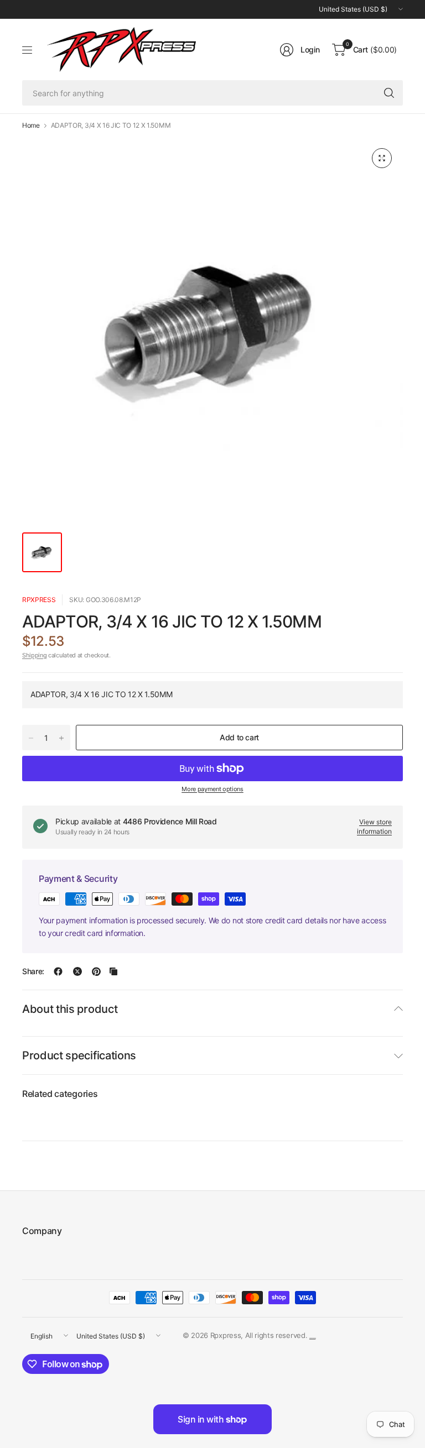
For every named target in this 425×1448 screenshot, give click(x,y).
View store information (374, 826)
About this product (69, 1009)
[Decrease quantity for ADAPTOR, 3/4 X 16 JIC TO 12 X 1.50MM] (31, 738)
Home (31, 125)
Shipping (34, 655)
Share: (33, 971)
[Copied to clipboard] (113, 971)
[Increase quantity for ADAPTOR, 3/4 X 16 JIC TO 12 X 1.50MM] (61, 738)
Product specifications (79, 1055)
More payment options (212, 789)
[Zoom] (382, 158)
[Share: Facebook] (58, 971)
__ (312, 1335)
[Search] (389, 93)
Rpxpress (38, 599)
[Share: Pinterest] (96, 971)
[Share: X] (77, 971)
